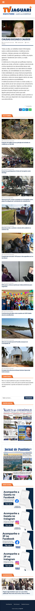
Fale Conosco (17, 604)
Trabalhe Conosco (25, 604)
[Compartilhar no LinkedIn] (26, 109)
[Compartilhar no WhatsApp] (30, 109)
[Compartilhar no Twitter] (23, 109)
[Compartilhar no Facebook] (20, 109)
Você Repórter (9, 604)
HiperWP (21, 608)
